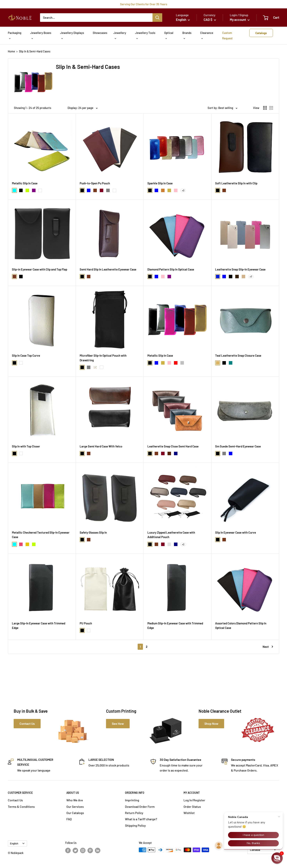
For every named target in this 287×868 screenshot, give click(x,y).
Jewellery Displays (72, 32)
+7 (251, 276)
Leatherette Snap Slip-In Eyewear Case (240, 269)
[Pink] (175, 190)
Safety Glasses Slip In (93, 532)
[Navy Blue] (175, 453)
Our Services (75, 806)
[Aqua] (14, 190)
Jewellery (119, 32)
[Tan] (243, 276)
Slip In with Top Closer (26, 446)
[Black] (21, 190)
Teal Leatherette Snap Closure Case (238, 355)
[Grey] (108, 190)
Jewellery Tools (145, 32)
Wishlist (189, 813)
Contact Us (15, 800)
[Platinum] (169, 544)
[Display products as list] (271, 108)
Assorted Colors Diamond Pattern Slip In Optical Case (240, 625)
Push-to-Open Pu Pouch (95, 183)
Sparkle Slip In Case (160, 183)
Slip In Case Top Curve (26, 355)
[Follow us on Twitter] (75, 850)
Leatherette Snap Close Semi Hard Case (173, 446)
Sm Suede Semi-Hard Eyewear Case (238, 446)
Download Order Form (140, 806)
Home (11, 51)
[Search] (157, 17)
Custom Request (227, 35)
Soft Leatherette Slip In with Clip (236, 183)
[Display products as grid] (265, 108)
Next (266, 646)
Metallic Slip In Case (24, 183)
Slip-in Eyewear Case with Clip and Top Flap (39, 269)
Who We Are (74, 800)
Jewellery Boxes (40, 32)
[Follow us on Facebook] (68, 850)
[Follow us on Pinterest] (90, 850)
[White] (40, 190)
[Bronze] (163, 190)
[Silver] (182, 363)
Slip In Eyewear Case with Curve (235, 532)
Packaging (14, 32)
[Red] (175, 363)
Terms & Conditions (21, 806)
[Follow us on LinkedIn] (97, 850)
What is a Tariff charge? (141, 819)
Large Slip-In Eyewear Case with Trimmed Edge (38, 625)
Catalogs (261, 33)
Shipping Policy (135, 825)
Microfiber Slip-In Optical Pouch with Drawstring (103, 358)
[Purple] (34, 190)
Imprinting (132, 800)
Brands (186, 32)
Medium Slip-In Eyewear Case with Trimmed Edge (175, 625)
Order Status (192, 806)
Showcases (100, 32)
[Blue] (88, 190)
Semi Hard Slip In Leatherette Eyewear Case (108, 269)
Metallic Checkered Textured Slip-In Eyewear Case (41, 535)
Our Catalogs (75, 813)
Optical (168, 32)
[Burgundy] (101, 190)
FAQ (69, 819)
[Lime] (27, 190)
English (14, 843)
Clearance (206, 32)
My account (238, 19)
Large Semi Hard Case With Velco (101, 446)
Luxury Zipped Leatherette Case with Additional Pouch (171, 535)
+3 (183, 190)
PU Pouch (86, 623)
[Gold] (27, 544)
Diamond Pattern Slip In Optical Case (170, 269)
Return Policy (134, 813)
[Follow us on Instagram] (83, 850)
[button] (277, 858)
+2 (183, 544)
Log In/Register (194, 800)
